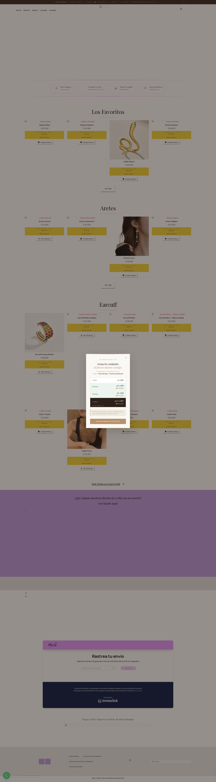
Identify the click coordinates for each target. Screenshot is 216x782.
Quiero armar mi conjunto (108, 421)
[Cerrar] (126, 358)
